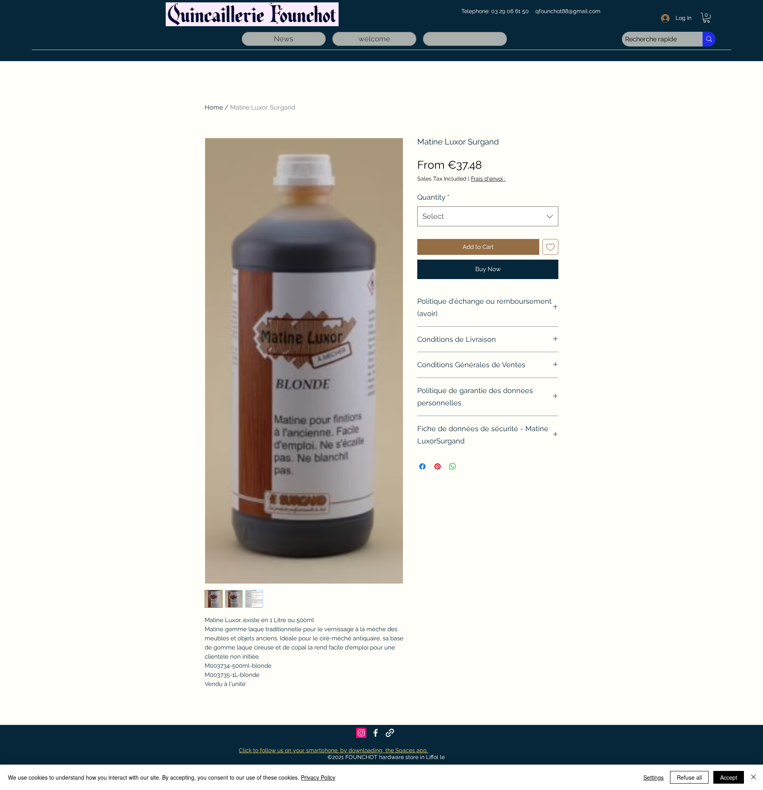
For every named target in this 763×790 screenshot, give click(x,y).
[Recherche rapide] (709, 39)
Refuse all (689, 777)
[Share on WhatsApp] (452, 466)
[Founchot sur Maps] (390, 733)
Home (214, 107)
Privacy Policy (318, 777)
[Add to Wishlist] (550, 247)
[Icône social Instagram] (361, 733)
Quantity (433, 197)
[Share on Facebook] (422, 466)
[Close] (753, 777)
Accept (728, 777)
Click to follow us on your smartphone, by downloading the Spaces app (333, 750)
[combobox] (487, 216)
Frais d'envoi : (488, 178)
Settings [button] (653, 777)
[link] (707, 18)
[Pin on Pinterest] (437, 466)
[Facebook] (375, 733)
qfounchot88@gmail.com (567, 11)
